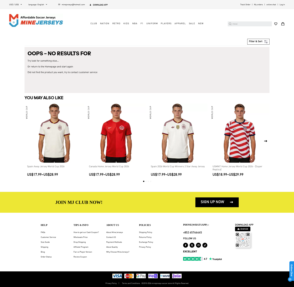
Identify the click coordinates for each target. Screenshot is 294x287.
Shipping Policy (145, 232)
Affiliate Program (81, 247)
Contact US (111, 237)
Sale (192, 24)
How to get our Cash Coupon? (86, 232)
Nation (104, 24)
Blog (43, 252)
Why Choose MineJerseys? (117, 252)
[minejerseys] (37, 20)
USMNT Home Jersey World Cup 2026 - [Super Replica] (237, 168)
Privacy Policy (145, 247)
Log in (282, 5)
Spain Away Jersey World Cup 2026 (45, 166)
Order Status (46, 257)
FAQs (43, 232)
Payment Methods (114, 242)
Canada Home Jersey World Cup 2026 (109, 166)
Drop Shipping (80, 242)
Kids (126, 24)
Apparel (180, 24)
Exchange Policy (146, 242)
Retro (116, 24)
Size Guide (45, 242)
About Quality (112, 247)
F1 (142, 24)
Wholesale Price (81, 237)
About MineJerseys (114, 232)
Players (166, 24)
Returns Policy (145, 237)
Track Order (245, 5)
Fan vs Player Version (83, 252)
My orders (258, 5)
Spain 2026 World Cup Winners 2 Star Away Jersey (178, 166)
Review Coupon (80, 257)
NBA (135, 24)
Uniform (152, 24)
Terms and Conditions (131, 283)
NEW (201, 24)
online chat (271, 5)
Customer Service (48, 237)
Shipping (44, 247)
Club (93, 24)
